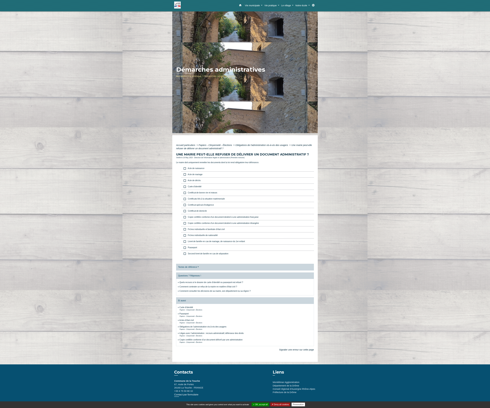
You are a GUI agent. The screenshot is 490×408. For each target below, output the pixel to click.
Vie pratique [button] (270, 5)
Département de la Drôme (286, 385)
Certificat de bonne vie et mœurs (200, 192)
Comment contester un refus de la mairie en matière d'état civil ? (208, 287)
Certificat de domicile (195, 211)
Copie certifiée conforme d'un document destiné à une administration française (221, 217)
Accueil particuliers (186, 145)
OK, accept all (261, 404)
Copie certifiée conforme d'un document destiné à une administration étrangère (221, 223)
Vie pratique (194, 76)
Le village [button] (286, 5)
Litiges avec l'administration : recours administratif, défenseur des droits (211, 333)
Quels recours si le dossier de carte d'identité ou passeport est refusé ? (211, 282)
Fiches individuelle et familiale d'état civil (204, 229)
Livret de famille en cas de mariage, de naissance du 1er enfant (214, 241)
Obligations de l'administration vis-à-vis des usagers (262, 145)
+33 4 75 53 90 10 (183, 391)
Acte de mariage (193, 174)
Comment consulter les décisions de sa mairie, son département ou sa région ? (215, 291)
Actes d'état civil (186, 320)
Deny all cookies (281, 404)
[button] (240, 6)
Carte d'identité (192, 186)
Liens (278, 372)
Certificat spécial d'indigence (198, 204)
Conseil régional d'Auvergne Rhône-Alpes (294, 389)
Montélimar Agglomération (286, 382)
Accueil (180, 76)
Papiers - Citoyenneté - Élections (216, 145)
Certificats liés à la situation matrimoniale (204, 198)
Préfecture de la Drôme (284, 392)
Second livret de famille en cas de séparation (205, 253)
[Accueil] (190, 5)
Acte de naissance (193, 168)
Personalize (298, 404)
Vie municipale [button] (252, 5)
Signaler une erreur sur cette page (296, 349)
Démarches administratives (219, 76)
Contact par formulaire (186, 394)
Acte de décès (192, 180)
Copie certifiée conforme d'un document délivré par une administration (211, 340)
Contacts (183, 372)
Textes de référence (187, 267)
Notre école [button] (301, 5)
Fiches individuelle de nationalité (200, 235)
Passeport (190, 247)
